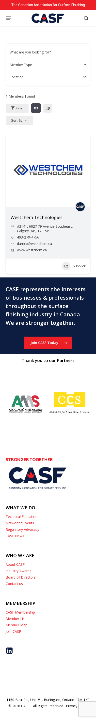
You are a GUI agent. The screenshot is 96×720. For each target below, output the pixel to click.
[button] (8, 18)
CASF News (15, 535)
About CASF (15, 564)
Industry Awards (18, 570)
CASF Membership (20, 612)
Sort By (16, 120)
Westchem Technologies (37, 217)
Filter (20, 108)
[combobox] (46, 64)
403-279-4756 (28, 237)
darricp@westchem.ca (34, 243)
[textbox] (21, 65)
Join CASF (13, 631)
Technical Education (21, 516)
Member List (16, 618)
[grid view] (36, 108)
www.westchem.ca (32, 250)
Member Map (16, 625)
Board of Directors (21, 577)
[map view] (48, 108)
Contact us (14, 583)
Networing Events (20, 523)
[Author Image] (80, 207)
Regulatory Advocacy (22, 529)
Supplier (79, 266)
